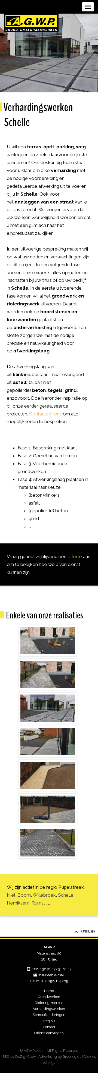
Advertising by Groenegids (59, 1057)
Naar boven (88, 931)
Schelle (66, 895)
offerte (75, 556)
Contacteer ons (45, 414)
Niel (11, 895)
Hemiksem (18, 903)
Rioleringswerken (49, 1003)
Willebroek (44, 895)
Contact (49, 1027)
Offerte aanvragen (49, 1033)
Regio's (49, 1021)
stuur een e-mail (51, 975)
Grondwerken (49, 997)
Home (49, 991)
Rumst (38, 903)
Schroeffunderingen (49, 1015)
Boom (24, 895)
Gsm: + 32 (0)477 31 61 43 (51, 969)
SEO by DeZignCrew (19, 1057)
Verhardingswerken (49, 1009)
